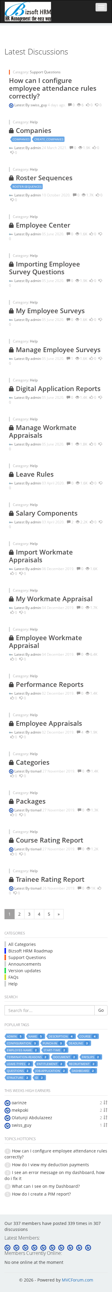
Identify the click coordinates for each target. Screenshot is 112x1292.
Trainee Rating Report (49, 879)
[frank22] (52, 1247)
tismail (36, 771)
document (64, 1057)
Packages (30, 800)
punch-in (52, 1043)
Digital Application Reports (57, 388)
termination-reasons (26, 1057)
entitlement (49, 1064)
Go (101, 1010)
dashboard (83, 1071)
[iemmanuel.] (70, 1247)
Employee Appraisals (48, 723)
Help (34, 122)
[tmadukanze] (43, 1247)
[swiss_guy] (8, 1247)
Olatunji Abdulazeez (32, 1117)
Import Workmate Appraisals (41, 555)
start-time (54, 1050)
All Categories (22, 944)
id (39, 1078)
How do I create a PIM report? (41, 1194)
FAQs (13, 977)
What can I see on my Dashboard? (46, 1186)
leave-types (18, 1064)
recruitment (81, 1064)
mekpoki (20, 1110)
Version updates (24, 970)
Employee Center (42, 224)
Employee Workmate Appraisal (45, 641)
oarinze (19, 1102)
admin (36, 147)
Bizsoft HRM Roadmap (30, 951)
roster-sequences (27, 186)
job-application (50, 1071)
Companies (32, 130)
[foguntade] (88, 1247)
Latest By (22, 104)
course (87, 1036)
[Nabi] (26, 1247)
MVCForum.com (77, 1280)
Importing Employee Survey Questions (44, 267)
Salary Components (46, 512)
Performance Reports (49, 684)
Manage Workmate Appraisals (42, 431)
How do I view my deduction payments (50, 1164)
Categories (32, 762)
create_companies (48, 139)
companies (21, 139)
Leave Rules (34, 473)
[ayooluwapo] (17, 1247)
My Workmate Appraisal (53, 598)
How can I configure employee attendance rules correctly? (52, 88)
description (61, 1036)
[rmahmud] (79, 1247)
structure (17, 1078)
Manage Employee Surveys (57, 349)
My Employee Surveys (49, 310)
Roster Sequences (43, 177)
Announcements (24, 964)
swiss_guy (39, 104)
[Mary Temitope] (61, 1247)
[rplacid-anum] (35, 1247)
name (35, 1036)
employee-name (22, 1050)
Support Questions (45, 72)
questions (17, 1071)
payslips (90, 1057)
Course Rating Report (48, 839)
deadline (78, 1043)
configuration (21, 1043)
